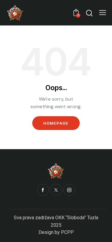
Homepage (55, 123)
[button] (102, 12)
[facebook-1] (43, 190)
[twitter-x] (56, 190)
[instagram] (69, 190)
